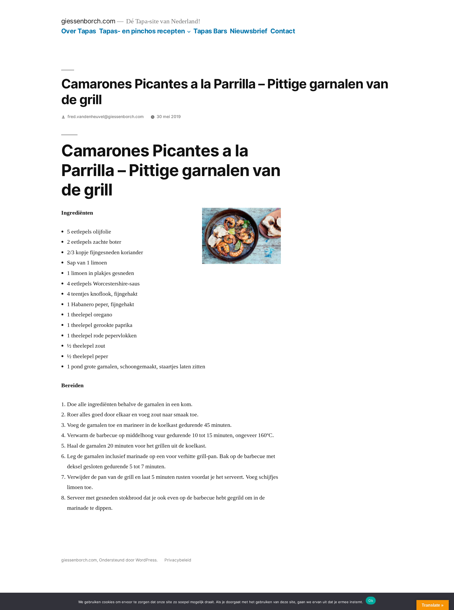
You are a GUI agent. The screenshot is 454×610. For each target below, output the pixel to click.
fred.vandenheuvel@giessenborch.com (106, 116)
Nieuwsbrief (248, 31)
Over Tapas (78, 31)
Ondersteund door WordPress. (129, 560)
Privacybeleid (177, 560)
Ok (370, 600)
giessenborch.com (88, 21)
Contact (282, 31)
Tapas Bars (210, 31)
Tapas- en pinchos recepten (142, 31)
